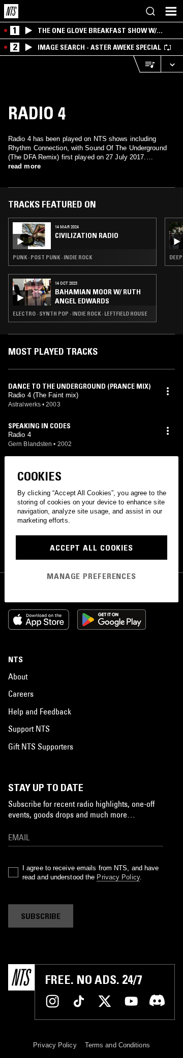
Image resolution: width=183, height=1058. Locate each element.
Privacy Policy (118, 877)
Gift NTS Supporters (40, 746)
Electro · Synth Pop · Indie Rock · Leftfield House (80, 313)
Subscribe (40, 916)
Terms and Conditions (117, 1045)
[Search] (150, 11)
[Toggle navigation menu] (171, 11)
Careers (21, 694)
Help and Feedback (39, 711)
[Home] (11, 11)
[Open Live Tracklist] (147, 64)
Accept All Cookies (91, 547)
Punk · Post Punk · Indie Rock (52, 257)
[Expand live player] (172, 64)
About (17, 676)
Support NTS (29, 729)
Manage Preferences (91, 576)
